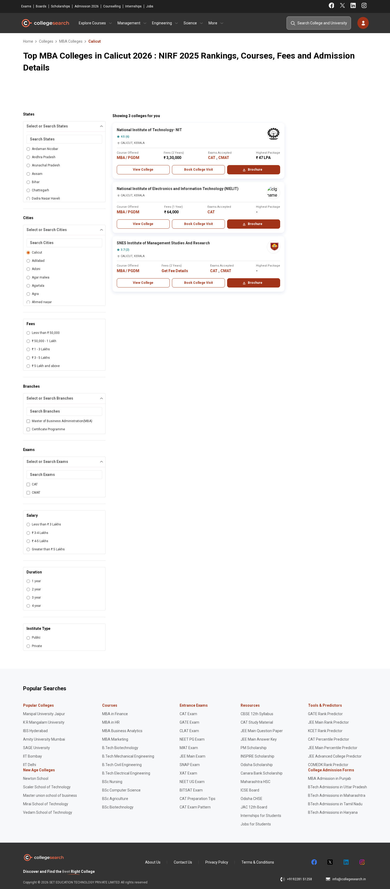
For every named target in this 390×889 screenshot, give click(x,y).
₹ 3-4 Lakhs (40, 533)
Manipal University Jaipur (44, 714)
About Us (153, 862)
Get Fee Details (175, 271)
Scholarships (60, 6)
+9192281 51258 (299, 879)
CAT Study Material (257, 722)
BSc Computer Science (121, 790)
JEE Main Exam (192, 756)
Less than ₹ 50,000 (46, 333)
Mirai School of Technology (45, 804)
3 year (36, 597)
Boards (41, 6)
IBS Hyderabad (35, 731)
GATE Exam (189, 722)
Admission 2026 (87, 6)
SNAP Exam (190, 765)
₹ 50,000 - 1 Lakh (44, 341)
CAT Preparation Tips (197, 799)
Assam (37, 174)
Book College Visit (198, 169)
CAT (35, 484)
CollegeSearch (45, 23)
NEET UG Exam (192, 782)
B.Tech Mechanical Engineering (128, 756)
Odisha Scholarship (257, 765)
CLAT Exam (189, 731)
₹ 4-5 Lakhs (40, 541)
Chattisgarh (40, 190)
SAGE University (36, 748)
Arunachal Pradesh (46, 165)
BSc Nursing (112, 782)
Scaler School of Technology (47, 787)
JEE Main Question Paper (262, 731)
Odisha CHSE (251, 799)
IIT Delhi (29, 765)
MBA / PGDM (128, 158)
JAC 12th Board (254, 807)
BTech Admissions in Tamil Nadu (335, 804)
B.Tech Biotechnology (120, 748)
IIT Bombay (32, 756)
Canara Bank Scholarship (262, 773)
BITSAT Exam (191, 790)
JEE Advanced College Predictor (335, 756)
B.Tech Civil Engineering (122, 765)
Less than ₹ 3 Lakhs (46, 524)
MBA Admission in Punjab (329, 778)
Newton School (35, 778)
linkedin (346, 862)
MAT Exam (189, 748)
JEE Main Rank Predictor (328, 722)
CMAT (36, 492)
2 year (36, 589)
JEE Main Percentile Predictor (332, 748)
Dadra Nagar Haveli (46, 198)
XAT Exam (188, 773)
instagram (362, 862)
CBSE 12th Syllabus (257, 714)
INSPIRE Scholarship (257, 756)
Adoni (36, 269)
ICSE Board (250, 790)
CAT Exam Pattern (195, 807)
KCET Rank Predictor (325, 731)
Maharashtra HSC (255, 782)
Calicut (37, 252)
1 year (36, 581)
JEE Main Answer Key (259, 739)
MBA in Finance (115, 714)
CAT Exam (188, 714)
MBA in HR (111, 722)
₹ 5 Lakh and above (46, 366)
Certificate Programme (48, 429)
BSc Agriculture (115, 799)
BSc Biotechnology (117, 807)
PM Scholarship (254, 748)
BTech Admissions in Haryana (333, 812)
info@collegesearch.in (349, 879)
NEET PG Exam (192, 739)
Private (37, 646)
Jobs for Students (256, 824)
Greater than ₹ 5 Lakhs (48, 549)
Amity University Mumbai (44, 739)
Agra (35, 294)
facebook (314, 862)
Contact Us (183, 862)
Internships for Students (261, 815)
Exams (26, 6)
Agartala (38, 286)
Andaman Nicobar (45, 149)
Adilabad (38, 261)
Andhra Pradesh (43, 157)
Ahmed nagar (42, 302)
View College (143, 169)
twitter (330, 862)
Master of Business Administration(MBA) (62, 421)
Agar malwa (40, 277)
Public (36, 637)
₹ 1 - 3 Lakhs (41, 349)
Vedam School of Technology (47, 812)
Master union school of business (50, 795)
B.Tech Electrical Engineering (126, 773)
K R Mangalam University (43, 722)
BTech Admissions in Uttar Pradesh (337, 787)
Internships (133, 6)
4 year (36, 606)
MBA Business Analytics (122, 731)
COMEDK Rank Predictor (328, 765)
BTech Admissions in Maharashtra (336, 795)
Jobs (149, 6)
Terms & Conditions (257, 862)
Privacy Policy (216, 862)
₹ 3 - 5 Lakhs (41, 358)
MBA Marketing (115, 739)
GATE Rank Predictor (325, 714)
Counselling (112, 6)
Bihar (36, 182)
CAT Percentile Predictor (328, 739)
